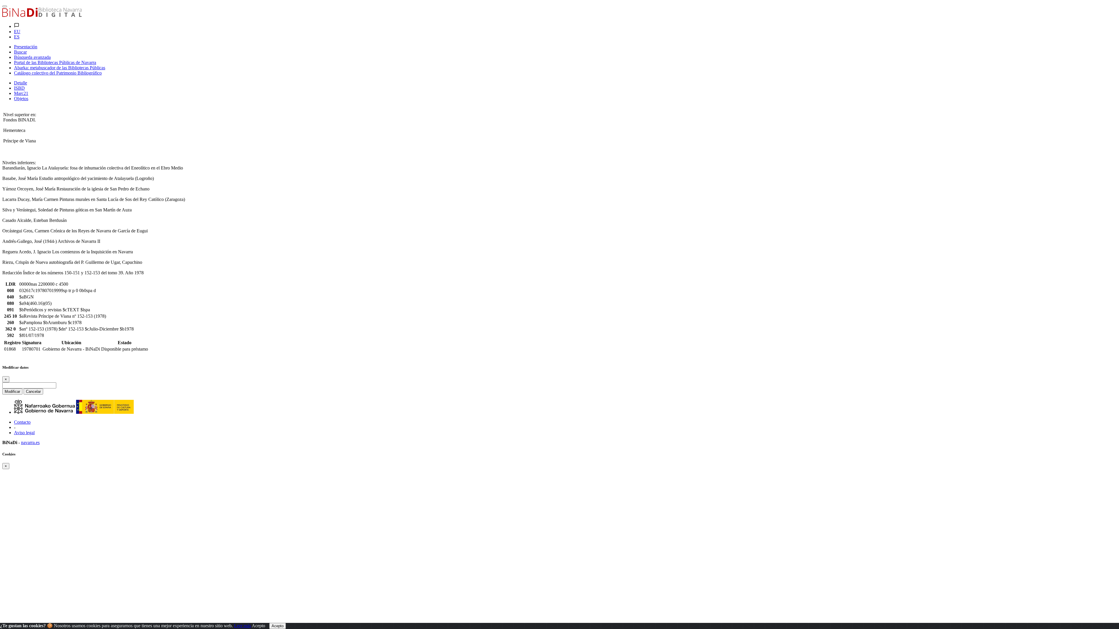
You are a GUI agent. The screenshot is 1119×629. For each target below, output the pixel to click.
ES (17, 36)
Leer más (242, 625)
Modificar (12, 391)
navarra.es (30, 442)
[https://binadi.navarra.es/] (42, 15)
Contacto (22, 422)
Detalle (20, 82)
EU (17, 31)
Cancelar (33, 391)
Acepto (258, 625)
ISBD (19, 88)
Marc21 (21, 93)
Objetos (21, 98)
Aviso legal (24, 432)
